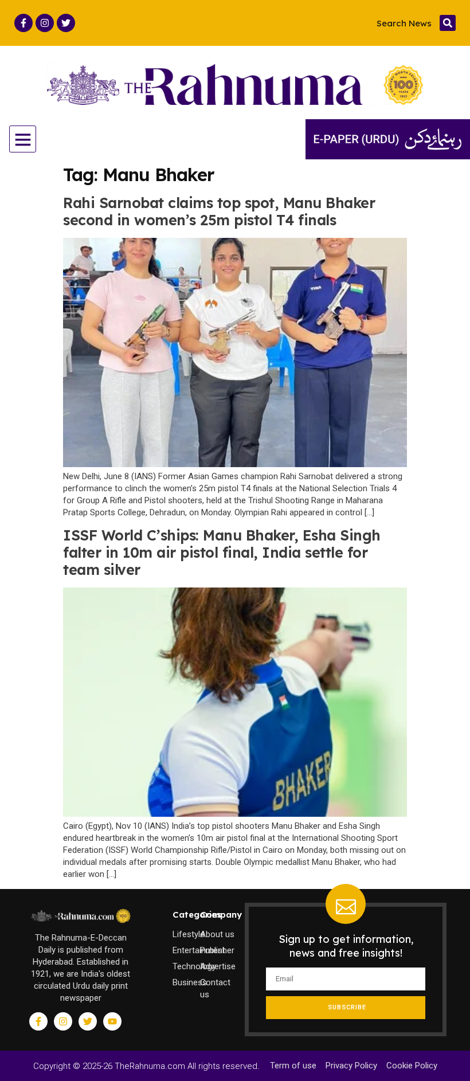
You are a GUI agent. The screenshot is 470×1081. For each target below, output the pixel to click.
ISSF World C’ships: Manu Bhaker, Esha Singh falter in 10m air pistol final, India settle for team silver (222, 552)
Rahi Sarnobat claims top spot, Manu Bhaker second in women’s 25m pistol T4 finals (219, 211)
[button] (448, 23)
